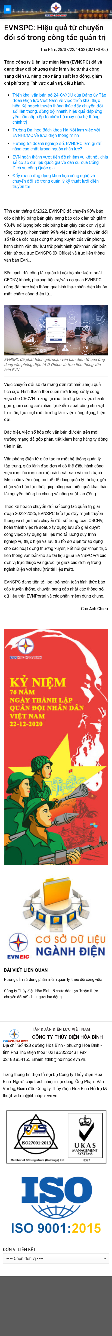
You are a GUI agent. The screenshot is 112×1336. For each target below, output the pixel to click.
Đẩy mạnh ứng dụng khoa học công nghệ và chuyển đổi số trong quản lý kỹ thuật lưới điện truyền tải (56, 181)
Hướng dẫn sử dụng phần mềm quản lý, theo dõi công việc (53, 979)
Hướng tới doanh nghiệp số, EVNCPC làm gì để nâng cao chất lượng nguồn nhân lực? (57, 146)
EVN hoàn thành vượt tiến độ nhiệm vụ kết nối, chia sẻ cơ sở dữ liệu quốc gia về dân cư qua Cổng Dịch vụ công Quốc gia (60, 162)
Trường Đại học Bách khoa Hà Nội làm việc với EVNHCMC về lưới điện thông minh (56, 132)
